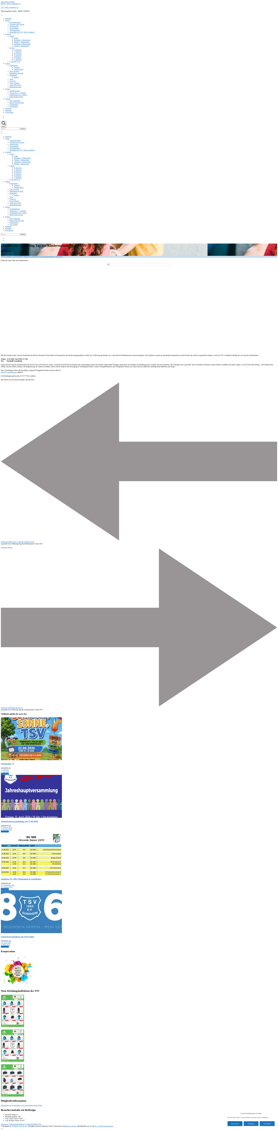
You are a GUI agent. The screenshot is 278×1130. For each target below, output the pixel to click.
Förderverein (14, 26)
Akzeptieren (235, 1124)
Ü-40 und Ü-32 (15, 61)
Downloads (9, 112)
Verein (7, 20)
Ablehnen (251, 1124)
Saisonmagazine (15, 22)
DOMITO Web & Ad (19, 1126)
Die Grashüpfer (15, 101)
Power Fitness (14, 83)
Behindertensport (15, 87)
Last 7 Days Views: (12, 1118)
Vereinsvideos (18, 69)
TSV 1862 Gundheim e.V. (10, 7)
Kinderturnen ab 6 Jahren (18, 95)
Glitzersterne (14, 105)
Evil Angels (14, 106)
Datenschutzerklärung (17, 1124)
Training (17, 67)
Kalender (8, 110)
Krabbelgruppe (15, 91)
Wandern (8, 108)
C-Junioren (18, 52)
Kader (16, 38)
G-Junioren (18, 60)
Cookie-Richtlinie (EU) (34, 1124)
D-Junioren (18, 54)
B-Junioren (18, 50)
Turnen (7, 89)
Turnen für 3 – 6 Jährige (18, 93)
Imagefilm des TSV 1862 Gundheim (22, 32)
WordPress (93, 1126)
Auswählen (267, 1124)
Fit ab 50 (13, 81)
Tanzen (7, 99)
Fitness (7, 63)
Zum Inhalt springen (8, 2)
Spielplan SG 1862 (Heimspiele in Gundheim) (21, 879)
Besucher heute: (11, 1115)
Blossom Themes (70, 1126)
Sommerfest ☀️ (7, 764)
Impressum (4, 1124)
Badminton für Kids (16, 73)
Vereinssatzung (15, 30)
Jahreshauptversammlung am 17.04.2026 (19, 821)
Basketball (13, 75)
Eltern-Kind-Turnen (16, 97)
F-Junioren (17, 58)
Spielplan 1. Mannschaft (22, 40)
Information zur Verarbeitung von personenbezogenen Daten (21, 1105)
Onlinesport (14, 65)
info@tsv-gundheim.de (9, 372)
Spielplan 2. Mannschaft (22, 44)
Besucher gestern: (11, 1117)
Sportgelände (14, 28)
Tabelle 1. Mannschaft (21, 42)
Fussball (8, 34)
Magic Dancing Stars (17, 103)
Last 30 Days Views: (12, 1120)
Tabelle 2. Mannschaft (21, 46)
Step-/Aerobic (14, 71)
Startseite (8, 18)
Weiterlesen (5, 774)
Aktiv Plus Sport (15, 85)
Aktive (12, 36)
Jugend (12, 48)
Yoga (11, 79)
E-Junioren (17, 56)
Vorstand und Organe (17, 24)
